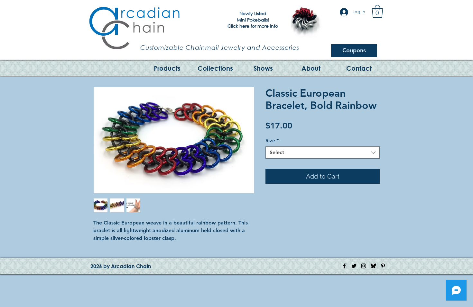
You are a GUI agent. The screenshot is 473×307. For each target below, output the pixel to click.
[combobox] (322, 152)
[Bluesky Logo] (373, 266)
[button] (377, 11)
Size (272, 140)
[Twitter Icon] (354, 266)
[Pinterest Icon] (383, 266)
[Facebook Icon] (344, 266)
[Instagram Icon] (363, 266)
